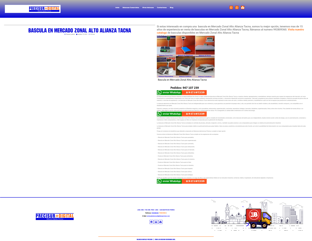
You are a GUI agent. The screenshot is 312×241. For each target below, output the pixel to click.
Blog (171, 7)
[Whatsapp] (231, 7)
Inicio (117, 7)
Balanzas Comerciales (131, 7)
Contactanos (162, 7)
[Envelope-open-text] (156, 222)
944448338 (155, 213)
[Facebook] (152, 222)
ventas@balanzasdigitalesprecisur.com (158, 216)
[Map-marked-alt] (242, 7)
